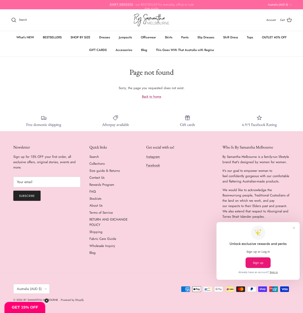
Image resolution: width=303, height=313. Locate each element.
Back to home (151, 96)
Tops (250, 37)
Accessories (124, 50)
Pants (185, 37)
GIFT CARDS (98, 50)
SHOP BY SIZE (80, 37)
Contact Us (96, 177)
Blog (144, 50)
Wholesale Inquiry (102, 245)
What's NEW (25, 37)
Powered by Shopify (72, 300)
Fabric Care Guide (102, 238)
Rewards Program (101, 184)
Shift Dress (230, 37)
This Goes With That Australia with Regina (185, 50)
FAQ (92, 191)
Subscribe (27, 196)
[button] (24, 307)
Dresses (104, 37)
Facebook (153, 165)
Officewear (148, 37)
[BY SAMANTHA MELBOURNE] (151, 20)
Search (94, 156)
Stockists (95, 198)
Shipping (95, 231)
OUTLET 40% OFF (274, 37)
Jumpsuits (125, 37)
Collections (97, 163)
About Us (95, 205)
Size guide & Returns (104, 170)
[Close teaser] (46, 300)
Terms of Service (101, 212)
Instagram (153, 156)
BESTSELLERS (52, 37)
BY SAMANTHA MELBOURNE (41, 300)
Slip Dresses (205, 37)
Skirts (168, 37)
